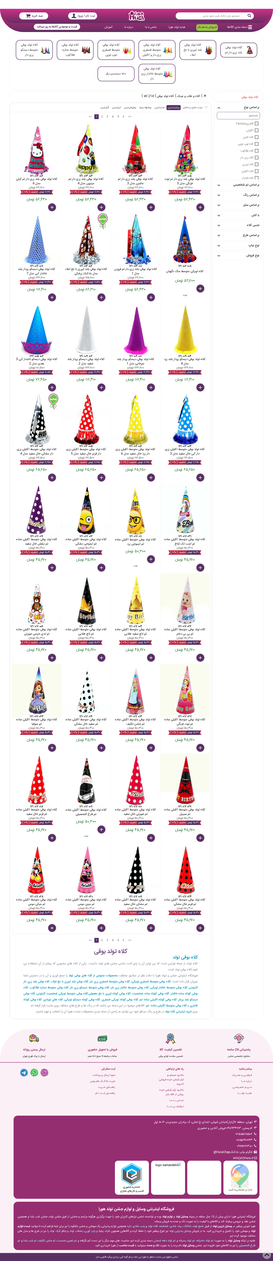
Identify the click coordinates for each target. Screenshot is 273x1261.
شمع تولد (198, 1226)
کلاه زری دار (246, 157)
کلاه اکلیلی (247, 171)
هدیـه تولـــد (244, 1093)
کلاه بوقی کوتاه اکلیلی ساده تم (158, 999)
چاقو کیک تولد (58, 1231)
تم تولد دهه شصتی (164, 1240)
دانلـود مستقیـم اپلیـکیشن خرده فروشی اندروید (171, 1079)
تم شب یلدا (30, 1240)
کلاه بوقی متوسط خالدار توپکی (168, 987)
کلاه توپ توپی (245, 144)
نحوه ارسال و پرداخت (104, 1075)
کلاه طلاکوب (246, 151)
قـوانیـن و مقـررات (242, 1075)
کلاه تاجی (248, 137)
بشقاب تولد (76, 1231)
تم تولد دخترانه (205, 1240)
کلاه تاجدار (247, 178)
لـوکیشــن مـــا (175, 1106)
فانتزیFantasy (244, 123)
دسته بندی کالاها (237, 27)
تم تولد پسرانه (187, 1240)
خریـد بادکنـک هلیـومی (102, 1081)
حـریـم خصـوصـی (242, 1087)
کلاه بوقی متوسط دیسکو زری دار (89, 987)
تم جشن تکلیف (46, 1240)
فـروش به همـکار (207, 27)
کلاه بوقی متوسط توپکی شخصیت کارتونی (62, 993)
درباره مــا (246, 1081)
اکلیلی (249, 130)
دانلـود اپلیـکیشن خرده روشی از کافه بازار (171, 1092)
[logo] (136, 16)
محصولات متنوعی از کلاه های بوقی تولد (93, 975)
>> (129, 116)
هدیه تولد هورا (176, 27)
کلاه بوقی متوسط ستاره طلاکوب (49, 987)
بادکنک (187, 1226)
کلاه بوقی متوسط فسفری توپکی (151, 981)
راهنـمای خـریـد (106, 1087)
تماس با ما (150, 27)
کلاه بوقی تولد (185, 957)
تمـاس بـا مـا (176, 1100)
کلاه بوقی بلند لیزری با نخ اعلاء (69, 981)
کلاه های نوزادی (53, 999)
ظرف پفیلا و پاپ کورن (97, 1231)
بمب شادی (139, 1226)
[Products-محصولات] (204, 95)
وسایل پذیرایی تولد (180, 1231)
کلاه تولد (153, 1226)
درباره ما (128, 27)
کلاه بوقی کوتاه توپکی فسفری (120, 999)
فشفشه (163, 1226)
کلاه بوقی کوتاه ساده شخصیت (150, 993)
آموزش (108, 27)
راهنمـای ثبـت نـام (105, 1093)
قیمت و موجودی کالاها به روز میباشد (57, 26)
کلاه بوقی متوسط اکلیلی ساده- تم (166, 1005)
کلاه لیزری (247, 164)
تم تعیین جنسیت (67, 1240)
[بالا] (267, 1255)
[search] (215, 15)
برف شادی (176, 1226)
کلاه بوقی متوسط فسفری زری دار (110, 981)
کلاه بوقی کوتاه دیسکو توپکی (82, 999)
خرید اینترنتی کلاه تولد (178, 1011)
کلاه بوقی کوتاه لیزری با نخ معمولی (110, 993)
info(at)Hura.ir (243, 1158)
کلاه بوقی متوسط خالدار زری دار (130, 987)
